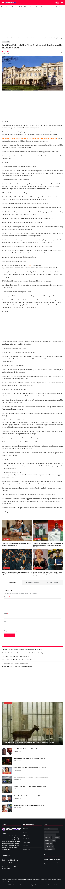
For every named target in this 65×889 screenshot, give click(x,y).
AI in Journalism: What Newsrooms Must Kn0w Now (15, 663)
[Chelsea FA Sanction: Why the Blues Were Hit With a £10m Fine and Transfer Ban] (7, 779)
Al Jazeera (54, 862)
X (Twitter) (10, 862)
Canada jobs (48, 831)
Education (6, 41)
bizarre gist (8, 703)
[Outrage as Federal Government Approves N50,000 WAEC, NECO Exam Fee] (17, 530)
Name (6, 613)
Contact (25, 832)
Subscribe (25, 845)
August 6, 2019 (5, 53)
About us (25, 828)
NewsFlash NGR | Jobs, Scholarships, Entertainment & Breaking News (23, 879)
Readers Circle (26, 842)
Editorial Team (26, 849)
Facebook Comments (33, 582)
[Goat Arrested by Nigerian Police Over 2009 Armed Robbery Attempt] (32, 724)
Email (6, 621)
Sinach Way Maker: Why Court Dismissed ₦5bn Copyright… (30, 767)
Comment (7, 597)
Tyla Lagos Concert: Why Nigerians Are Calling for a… (29, 805)
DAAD (30, 265)
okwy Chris (5, 51)
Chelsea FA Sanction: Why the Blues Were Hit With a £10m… (30, 777)
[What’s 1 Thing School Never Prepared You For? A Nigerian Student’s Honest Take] (17, 559)
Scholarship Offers (49, 849)
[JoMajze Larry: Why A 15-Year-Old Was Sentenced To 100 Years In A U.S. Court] (7, 789)
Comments (13, 582)
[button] (3, 2)
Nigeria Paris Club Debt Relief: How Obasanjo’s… (27, 795)
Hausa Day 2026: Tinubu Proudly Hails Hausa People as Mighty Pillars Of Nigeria (22, 649)
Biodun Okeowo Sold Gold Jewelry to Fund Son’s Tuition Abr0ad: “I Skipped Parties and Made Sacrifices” (47, 574)
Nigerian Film (56, 837)
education (55, 831)
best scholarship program (51, 828)
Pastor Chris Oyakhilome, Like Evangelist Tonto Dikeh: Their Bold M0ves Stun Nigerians (23, 653)
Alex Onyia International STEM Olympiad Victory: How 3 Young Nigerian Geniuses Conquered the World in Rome (48, 545)
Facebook (4, 862)
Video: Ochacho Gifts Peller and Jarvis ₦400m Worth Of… (29, 758)
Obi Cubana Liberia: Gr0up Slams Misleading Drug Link (15, 656)
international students (50, 834)
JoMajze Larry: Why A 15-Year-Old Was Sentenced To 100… (30, 786)
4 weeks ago (18, 751)
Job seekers (48, 837)
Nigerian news (48, 843)
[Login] (61, 2)
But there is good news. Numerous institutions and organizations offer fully (29, 138)
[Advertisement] (32, 23)
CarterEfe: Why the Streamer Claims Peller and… (27, 749)
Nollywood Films (49, 846)
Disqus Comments (53, 582)
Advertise (25, 835)
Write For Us (26, 839)
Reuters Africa (47, 862)
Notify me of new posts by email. (12, 630)
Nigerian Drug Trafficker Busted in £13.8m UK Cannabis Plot (17, 666)
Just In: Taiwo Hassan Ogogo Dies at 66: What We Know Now (17, 659)
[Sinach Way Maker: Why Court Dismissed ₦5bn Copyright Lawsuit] (7, 770)
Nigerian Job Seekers (50, 840)
